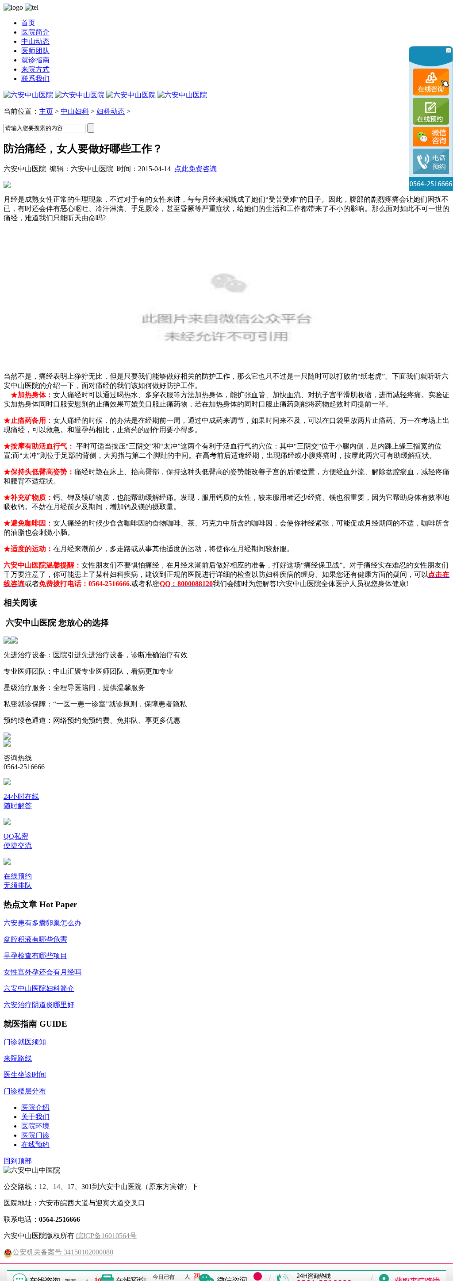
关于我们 (35, 1116)
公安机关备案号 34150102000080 (62, 1252)
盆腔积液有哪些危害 (35, 939)
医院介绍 (35, 1107)
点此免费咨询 (195, 169)
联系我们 (35, 78)
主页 (46, 111)
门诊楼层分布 (25, 1091)
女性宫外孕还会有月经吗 (42, 972)
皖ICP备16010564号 (106, 1235)
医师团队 (35, 50)
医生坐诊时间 (25, 1074)
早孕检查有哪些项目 (35, 955)
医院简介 (35, 32)
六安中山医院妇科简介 (39, 988)
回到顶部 (18, 1161)
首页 (28, 23)
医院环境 (35, 1126)
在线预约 (35, 1144)
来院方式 (35, 69)
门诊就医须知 (25, 1042)
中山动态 (35, 41)
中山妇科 (75, 111)
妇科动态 (110, 111)
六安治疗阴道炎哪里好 (39, 1005)
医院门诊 (35, 1135)
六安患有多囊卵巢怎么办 (42, 923)
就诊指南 (35, 60)
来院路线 (18, 1058)
